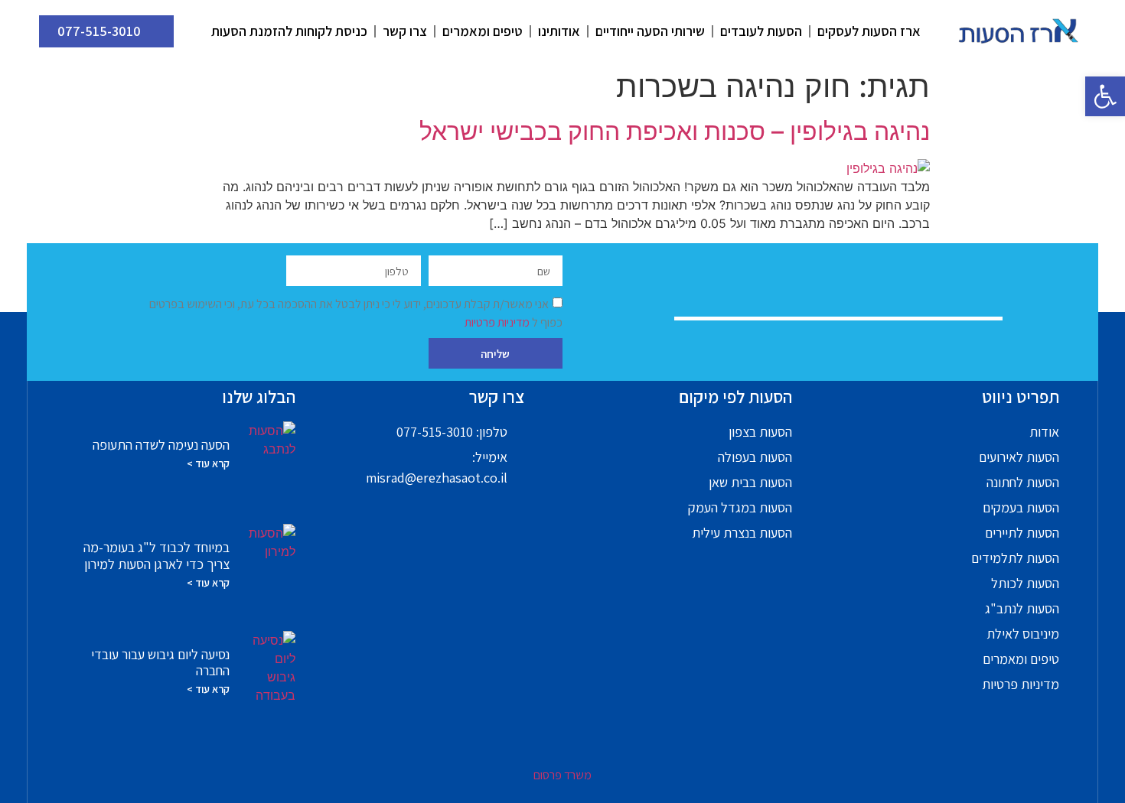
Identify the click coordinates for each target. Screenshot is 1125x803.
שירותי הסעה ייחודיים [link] (650, 31)
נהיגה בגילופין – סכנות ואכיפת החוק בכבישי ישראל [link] (674, 131)
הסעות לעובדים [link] (761, 31)
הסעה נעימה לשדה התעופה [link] (161, 445)
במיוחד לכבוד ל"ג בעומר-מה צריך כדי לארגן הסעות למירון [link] (156, 555)
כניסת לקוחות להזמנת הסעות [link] (289, 31)
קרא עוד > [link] (208, 463)
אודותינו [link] (559, 31)
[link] (1105, 96)
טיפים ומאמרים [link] (482, 31)
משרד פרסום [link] (562, 775)
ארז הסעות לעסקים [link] (869, 31)
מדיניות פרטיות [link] (498, 322)
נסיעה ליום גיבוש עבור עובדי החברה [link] (160, 662)
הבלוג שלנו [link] (258, 396)
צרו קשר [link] (405, 31)
